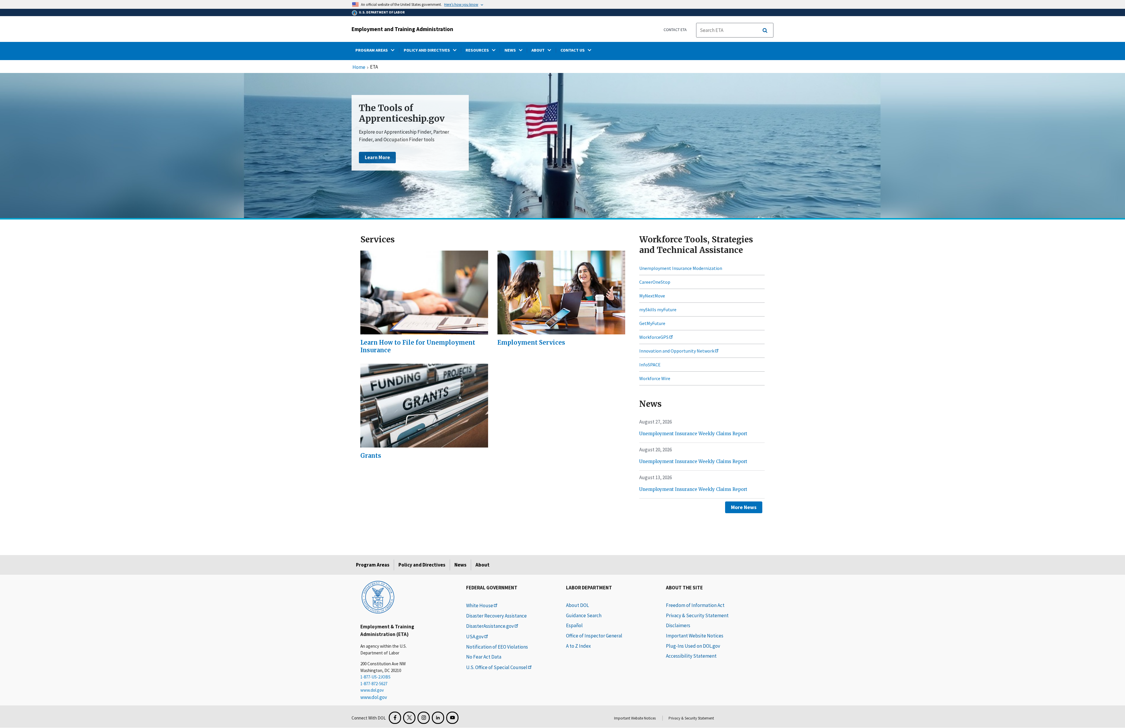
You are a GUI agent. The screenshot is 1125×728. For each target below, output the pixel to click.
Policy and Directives (421, 565)
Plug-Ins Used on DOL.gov (693, 646)
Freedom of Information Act (695, 605)
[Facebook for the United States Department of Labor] (395, 718)
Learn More (377, 157)
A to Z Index (578, 646)
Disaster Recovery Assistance (496, 616)
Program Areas (372, 565)
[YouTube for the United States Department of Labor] (452, 718)
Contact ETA (675, 29)
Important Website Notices (694, 635)
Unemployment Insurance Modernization (680, 268)
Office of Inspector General (594, 635)
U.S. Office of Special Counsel (496, 667)
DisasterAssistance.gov (490, 626)
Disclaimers (678, 625)
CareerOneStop (654, 282)
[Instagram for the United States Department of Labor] (423, 718)
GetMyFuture (652, 323)
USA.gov (475, 636)
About (482, 565)
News (460, 565)
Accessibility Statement (691, 656)
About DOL (577, 605)
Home (358, 67)
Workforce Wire (654, 378)
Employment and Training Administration (402, 29)
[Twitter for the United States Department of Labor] (409, 718)
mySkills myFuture (657, 309)
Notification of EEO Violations (497, 647)
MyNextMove (652, 296)
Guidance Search (583, 615)
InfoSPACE (650, 365)
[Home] (378, 596)
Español (574, 625)
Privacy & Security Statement (697, 615)
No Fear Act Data (483, 657)
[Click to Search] (765, 30)
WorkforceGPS (654, 337)
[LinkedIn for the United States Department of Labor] (438, 718)
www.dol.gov (372, 690)
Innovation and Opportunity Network (676, 351)
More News (743, 507)
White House (479, 605)
